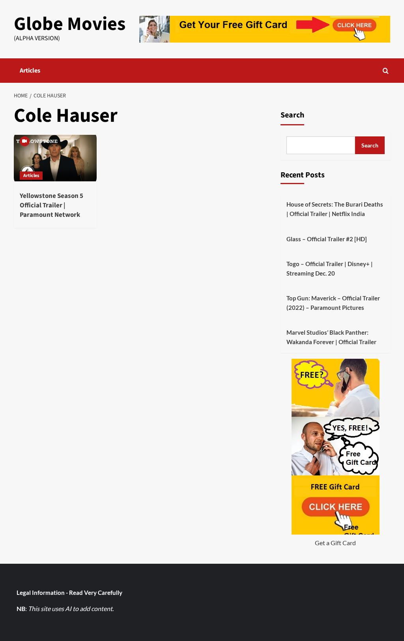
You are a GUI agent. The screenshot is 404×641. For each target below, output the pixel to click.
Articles (30, 70)
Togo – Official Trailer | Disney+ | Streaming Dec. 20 (329, 268)
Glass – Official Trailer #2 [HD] (326, 238)
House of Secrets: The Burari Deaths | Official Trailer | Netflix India (334, 209)
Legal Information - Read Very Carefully (69, 592)
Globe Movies (69, 24)
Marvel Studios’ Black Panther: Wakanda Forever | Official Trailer (331, 337)
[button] (386, 71)
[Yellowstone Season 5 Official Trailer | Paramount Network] (55, 158)
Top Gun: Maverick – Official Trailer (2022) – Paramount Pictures (333, 302)
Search (292, 115)
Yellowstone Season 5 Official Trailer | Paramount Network (51, 205)
